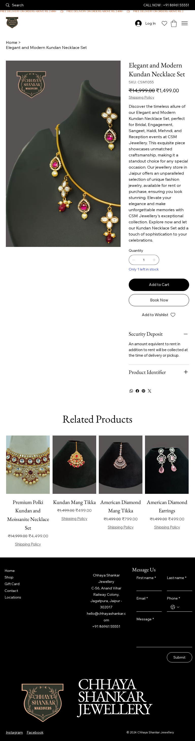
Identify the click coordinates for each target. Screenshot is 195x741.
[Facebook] (137, 390)
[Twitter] (149, 390)
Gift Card (12, 584)
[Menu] (184, 23)
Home (10, 570)
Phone (173, 598)
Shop (9, 577)
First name (146, 577)
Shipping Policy (28, 544)
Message (145, 619)
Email (142, 598)
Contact (11, 590)
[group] (97, 491)
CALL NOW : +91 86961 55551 (166, 5)
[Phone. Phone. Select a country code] (175, 607)
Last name (176, 577)
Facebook (35, 732)
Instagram (14, 732)
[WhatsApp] (131, 390)
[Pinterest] (143, 390)
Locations (13, 597)
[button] (174, 23)
